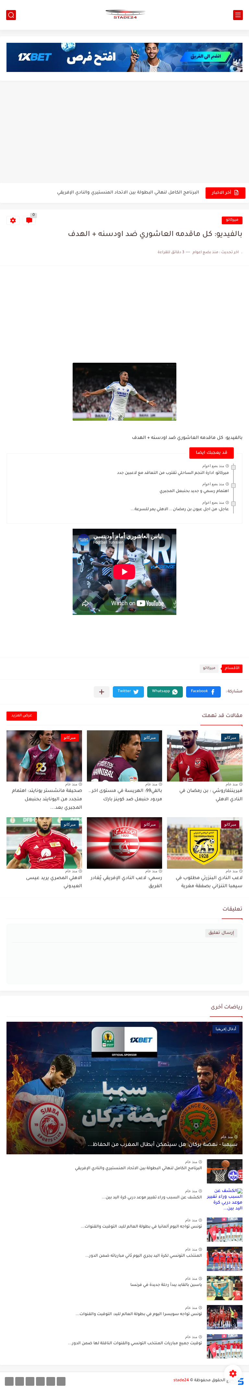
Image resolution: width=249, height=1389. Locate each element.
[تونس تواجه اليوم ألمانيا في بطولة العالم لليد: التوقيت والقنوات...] (225, 1230)
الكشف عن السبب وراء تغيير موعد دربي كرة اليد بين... (152, 1197)
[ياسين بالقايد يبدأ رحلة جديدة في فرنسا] (225, 1288)
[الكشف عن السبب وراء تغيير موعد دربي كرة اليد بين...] (225, 1200)
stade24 (181, 1380)
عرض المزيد (21, 716)
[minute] (30, 1381)
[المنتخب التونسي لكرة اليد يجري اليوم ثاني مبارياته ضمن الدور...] (225, 1259)
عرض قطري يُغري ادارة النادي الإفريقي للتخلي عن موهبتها (139, 192)
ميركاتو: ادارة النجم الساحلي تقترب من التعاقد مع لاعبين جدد (173, 473)
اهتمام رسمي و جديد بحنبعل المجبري (194, 491)
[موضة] (40, 1381)
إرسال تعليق (221, 933)
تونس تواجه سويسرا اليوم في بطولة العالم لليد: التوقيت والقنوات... (139, 1314)
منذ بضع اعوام (213, 466)
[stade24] (124, 15)
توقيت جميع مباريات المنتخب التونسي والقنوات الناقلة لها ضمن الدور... (135, 1343)
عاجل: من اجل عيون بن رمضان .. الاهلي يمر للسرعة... (180, 509)
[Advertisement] (124, 132)
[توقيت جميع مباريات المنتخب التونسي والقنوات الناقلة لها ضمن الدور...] (225, 1346)
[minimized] (19, 1381)
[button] (203, 692)
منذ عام (232, 784)
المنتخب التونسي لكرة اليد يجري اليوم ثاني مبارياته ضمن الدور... (143, 1256)
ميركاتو (232, 220)
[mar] (61, 1381)
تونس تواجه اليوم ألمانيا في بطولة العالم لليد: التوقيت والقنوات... (141, 1227)
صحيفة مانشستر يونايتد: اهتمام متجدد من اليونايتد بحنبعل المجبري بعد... (47, 799)
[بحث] (11, 15)
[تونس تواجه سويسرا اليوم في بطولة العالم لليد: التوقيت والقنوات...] (225, 1317)
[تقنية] (50, 1381)
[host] (9, 1381)
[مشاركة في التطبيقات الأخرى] (102, 692)
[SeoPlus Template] (240, 1380)
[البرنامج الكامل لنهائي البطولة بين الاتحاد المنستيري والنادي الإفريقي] (225, 1171)
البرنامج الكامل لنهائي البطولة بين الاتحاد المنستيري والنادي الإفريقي (138, 1168)
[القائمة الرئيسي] (238, 15)
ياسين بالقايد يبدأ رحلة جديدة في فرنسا (166, 1285)
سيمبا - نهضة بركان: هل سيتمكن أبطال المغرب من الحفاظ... (163, 1145)
